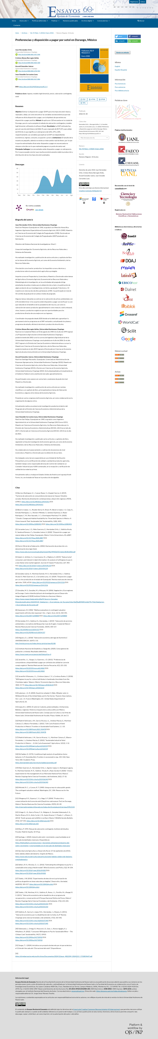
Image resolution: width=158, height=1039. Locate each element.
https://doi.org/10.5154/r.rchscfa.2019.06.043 (31, 779)
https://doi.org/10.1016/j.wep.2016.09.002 (30, 870)
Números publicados (70, 21)
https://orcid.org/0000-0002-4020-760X (29, 63)
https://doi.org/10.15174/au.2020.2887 (29, 538)
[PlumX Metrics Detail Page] (19, 208)
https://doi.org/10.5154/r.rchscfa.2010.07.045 (31, 923)
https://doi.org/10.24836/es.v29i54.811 (35, 502)
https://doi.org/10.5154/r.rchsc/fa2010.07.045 (31, 921)
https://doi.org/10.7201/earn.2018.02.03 (39, 685)
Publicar (54, 21)
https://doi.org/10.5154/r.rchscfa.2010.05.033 (31, 904)
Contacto (17, 25)
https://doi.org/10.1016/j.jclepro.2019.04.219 (35, 566)
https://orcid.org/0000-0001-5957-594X (29, 54)
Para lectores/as (120, 84)
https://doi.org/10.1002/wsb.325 (38, 821)
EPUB (103, 99)
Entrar (143, 2)
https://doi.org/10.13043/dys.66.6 (41, 884)
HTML (93, 99)
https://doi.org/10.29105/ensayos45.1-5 (33, 87)
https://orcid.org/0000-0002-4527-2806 (29, 79)
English (117, 66)
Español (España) (121, 70)
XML (84, 103)
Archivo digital (86, 21)
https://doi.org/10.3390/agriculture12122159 (31, 746)
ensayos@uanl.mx (77, 991)
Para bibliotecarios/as (122, 91)
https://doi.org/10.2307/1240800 (27, 616)
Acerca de (23, 21)
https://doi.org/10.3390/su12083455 (28, 524)
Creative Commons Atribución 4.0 (90, 191)
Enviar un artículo (122, 52)
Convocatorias (102, 21)
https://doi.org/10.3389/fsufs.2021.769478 (30, 729)
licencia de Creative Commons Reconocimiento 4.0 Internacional (96, 1009)
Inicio (14, 21)
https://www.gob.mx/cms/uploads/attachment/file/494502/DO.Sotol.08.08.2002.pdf (45, 552)
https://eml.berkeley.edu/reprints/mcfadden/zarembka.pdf (36, 763)
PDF (83, 99)
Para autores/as (120, 87)
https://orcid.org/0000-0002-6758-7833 (29, 71)
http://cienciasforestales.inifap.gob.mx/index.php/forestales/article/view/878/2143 (45, 807)
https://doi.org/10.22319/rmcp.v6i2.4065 (30, 668)
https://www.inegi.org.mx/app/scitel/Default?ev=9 (33, 654)
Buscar (141, 21)
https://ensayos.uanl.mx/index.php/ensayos (111, 991)
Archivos (24, 33)
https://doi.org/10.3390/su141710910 (28, 937)
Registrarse (134, 2)
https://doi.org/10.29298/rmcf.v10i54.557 (30, 632)
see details (39, 210)
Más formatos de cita (88, 138)
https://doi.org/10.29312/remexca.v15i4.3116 (48, 582)
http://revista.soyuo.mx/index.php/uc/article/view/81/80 (35, 643)
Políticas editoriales (39, 21)
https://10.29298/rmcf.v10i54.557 (27, 630)
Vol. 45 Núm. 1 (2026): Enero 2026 (42, 33)
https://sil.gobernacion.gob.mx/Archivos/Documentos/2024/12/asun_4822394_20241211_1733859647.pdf (53, 956)
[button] (121, 36)
